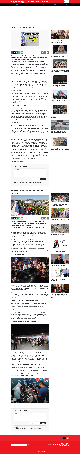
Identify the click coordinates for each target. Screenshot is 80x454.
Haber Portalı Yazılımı (41, 451)
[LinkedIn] (17, 52)
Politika (43, 1)
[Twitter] (14, 52)
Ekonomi (37, 1)
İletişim (21, 438)
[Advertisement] (40, 18)
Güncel (28, 1)
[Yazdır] (22, 52)
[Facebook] (12, 52)
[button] (42, 52)
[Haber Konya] (17, 1)
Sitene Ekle (32, 438)
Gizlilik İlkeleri (26, 438)
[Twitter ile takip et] (64, 438)
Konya (32, 1)
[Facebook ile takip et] (62, 438)
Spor (47, 1)
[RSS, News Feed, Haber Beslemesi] (67, 438)
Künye (17, 438)
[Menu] (68, 1)
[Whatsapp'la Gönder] (19, 52)
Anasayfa (14, 8)
